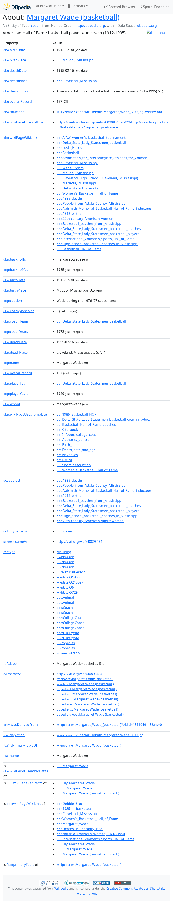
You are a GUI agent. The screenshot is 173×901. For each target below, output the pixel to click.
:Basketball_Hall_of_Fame (79, 249)
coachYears (15, 331)
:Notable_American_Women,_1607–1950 (91, 834)
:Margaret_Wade (72, 766)
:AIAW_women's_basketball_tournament (91, 137)
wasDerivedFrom (20, 724)
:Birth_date (68, 444)
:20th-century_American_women (85, 218)
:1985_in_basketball (74, 808)
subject (11, 480)
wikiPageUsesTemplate (25, 414)
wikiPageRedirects (24, 783)
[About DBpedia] (17, 6)
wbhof (11, 404)
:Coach (65, 607)
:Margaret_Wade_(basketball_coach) (88, 793)
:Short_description (74, 465)
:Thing (64, 552)
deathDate (15, 70)
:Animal (65, 597)
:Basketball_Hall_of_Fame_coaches (86, 424)
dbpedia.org (147, 25)
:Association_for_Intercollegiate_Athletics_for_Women (102, 157)
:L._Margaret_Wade (74, 788)
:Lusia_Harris (69, 147)
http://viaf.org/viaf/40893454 (79, 541)
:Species (66, 643)
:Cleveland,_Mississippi (77, 80)
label (10, 663)
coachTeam (15, 321)
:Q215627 (70, 582)
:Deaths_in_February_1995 (80, 829)
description (15, 91)
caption (12, 300)
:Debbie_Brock (71, 803)
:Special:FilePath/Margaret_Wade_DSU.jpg (100, 735)
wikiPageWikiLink (20, 137)
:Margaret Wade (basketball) (85, 679)
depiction (14, 735)
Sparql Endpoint (155, 6)
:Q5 (65, 587)
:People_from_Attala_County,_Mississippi (91, 203)
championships (18, 311)
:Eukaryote (68, 633)
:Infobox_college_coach (78, 434)
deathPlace (15, 80)
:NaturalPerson (71, 572)
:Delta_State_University (77, 188)
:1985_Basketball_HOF (76, 414)
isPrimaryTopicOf (20, 745)
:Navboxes (67, 455)
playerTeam (15, 383)
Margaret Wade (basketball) (73, 17)
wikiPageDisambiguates (25, 771)
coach (36, 25)
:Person (65, 557)
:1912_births (69, 213)
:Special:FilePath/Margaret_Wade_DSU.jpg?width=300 (109, 111)
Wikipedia (61, 888)
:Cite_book (67, 429)
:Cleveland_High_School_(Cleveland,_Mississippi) (97, 178)
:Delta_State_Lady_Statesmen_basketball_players (98, 233)
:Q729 (67, 592)
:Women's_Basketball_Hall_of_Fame (87, 193)
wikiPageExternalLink (23, 122)
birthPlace (14, 60)
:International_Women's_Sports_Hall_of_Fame (95, 238)
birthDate (14, 49)
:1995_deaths (70, 198)
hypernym (15, 531)
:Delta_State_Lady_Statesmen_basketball (91, 142)
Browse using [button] (50, 6)
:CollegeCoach (71, 617)
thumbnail (14, 111)
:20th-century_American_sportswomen (90, 521)
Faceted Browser (121, 6)
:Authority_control (73, 439)
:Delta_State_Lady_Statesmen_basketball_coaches (99, 228)
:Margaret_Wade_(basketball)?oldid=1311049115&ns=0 (109, 724)
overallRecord (17, 101)
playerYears (15, 393)
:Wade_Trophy (70, 168)
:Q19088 (69, 577)
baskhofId (14, 259)
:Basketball (68, 152)
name (11, 362)
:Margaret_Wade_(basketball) (89, 745)
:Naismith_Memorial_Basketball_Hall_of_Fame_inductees (104, 208)
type (9, 552)
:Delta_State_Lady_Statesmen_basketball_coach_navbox (103, 419)
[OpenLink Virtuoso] (49, 882)
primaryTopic (20, 864)
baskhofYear (16, 269)
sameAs (15, 541)
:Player (64, 531)
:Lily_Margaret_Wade (76, 783)
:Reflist (64, 460)
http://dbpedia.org (90, 25)
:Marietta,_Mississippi (76, 183)
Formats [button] (78, 6)
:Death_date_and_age (76, 449)
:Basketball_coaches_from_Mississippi (89, 223)
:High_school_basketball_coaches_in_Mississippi (97, 244)
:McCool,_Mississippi (75, 60)
